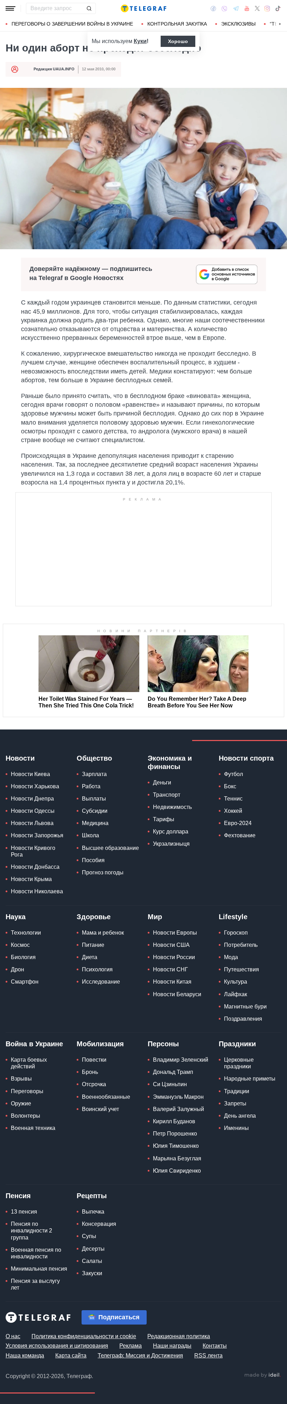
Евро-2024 (238, 823)
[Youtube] (246, 8)
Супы (89, 1236)
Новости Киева (30, 774)
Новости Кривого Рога (33, 851)
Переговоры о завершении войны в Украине (72, 24)
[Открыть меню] (10, 8)
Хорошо (178, 41)
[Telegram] (235, 8)
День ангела (240, 1116)
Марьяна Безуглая (177, 1158)
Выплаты (94, 799)
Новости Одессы (33, 811)
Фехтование (239, 835)
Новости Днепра (32, 799)
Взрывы (21, 1079)
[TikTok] (278, 8)
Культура (235, 982)
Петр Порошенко (175, 1134)
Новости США (171, 945)
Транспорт (166, 795)
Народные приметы (249, 1079)
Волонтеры (25, 1116)
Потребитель (241, 945)
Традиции (236, 1091)
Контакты (215, 1346)
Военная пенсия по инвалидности (36, 1253)
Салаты (92, 1261)
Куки (140, 41)
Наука (16, 917)
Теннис (233, 799)
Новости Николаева (37, 891)
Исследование (101, 982)
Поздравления (243, 1019)
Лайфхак (235, 994)
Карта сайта (70, 1355)
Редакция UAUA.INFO (54, 69)
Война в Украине (34, 1044)
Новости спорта (246, 758)
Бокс (230, 786)
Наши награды (172, 1346)
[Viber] (224, 8)
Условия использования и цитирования (57, 1346)
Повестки (94, 1060)
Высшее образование (110, 848)
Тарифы (163, 819)
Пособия (93, 860)
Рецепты (92, 1196)
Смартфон (24, 982)
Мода (231, 957)
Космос (20, 945)
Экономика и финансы (170, 762)
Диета (89, 957)
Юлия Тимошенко (176, 1146)
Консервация (99, 1224)
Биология (23, 957)
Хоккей (233, 811)
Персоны (163, 1044)
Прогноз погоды (103, 872)
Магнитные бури (245, 1007)
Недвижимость (172, 807)
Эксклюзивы (238, 24)
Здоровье (94, 917)
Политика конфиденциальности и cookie (83, 1336)
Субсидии (94, 811)
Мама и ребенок (103, 933)
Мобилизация (100, 1044)
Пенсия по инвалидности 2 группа (31, 1230)
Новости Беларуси (177, 994)
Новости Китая (172, 982)
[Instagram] (267, 8)
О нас (13, 1336)
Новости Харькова (35, 786)
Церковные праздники (239, 1063)
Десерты (93, 1249)
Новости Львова (32, 823)
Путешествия (241, 969)
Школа (90, 835)
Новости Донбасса (35, 867)
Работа (91, 786)
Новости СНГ (170, 969)
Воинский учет (100, 1109)
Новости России (174, 957)
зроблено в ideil (262, 1375)
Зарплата (94, 774)
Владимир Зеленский (180, 1060)
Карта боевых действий (29, 1063)
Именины (236, 1128)
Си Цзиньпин (170, 1084)
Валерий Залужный (178, 1109)
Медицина (95, 823)
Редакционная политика (178, 1336)
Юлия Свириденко (177, 1171)
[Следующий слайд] (280, 24)
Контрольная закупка (177, 24)
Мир (155, 917)
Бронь (90, 1072)
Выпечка (93, 1212)
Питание (93, 945)
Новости (20, 758)
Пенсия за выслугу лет (35, 1284)
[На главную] (143, 8)
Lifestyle (233, 917)
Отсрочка (94, 1084)
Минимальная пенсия (39, 1269)
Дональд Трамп (173, 1072)
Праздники (237, 1044)
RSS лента (208, 1355)
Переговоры (27, 1091)
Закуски (92, 1273)
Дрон (17, 969)
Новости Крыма (31, 879)
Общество (94, 758)
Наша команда (25, 1355)
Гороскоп (236, 933)
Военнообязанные (106, 1097)
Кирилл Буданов (174, 1121)
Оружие (21, 1103)
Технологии (26, 933)
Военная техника (33, 1128)
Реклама (130, 1346)
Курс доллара (170, 831)
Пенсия (18, 1196)
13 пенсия (24, 1212)
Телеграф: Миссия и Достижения (140, 1355)
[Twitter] (257, 8)
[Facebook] (213, 8)
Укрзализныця (171, 844)
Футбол (233, 774)
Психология (97, 969)
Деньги (162, 782)
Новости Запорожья (37, 835)
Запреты (235, 1103)
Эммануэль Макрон (178, 1097)
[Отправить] (89, 8)
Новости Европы (175, 933)
